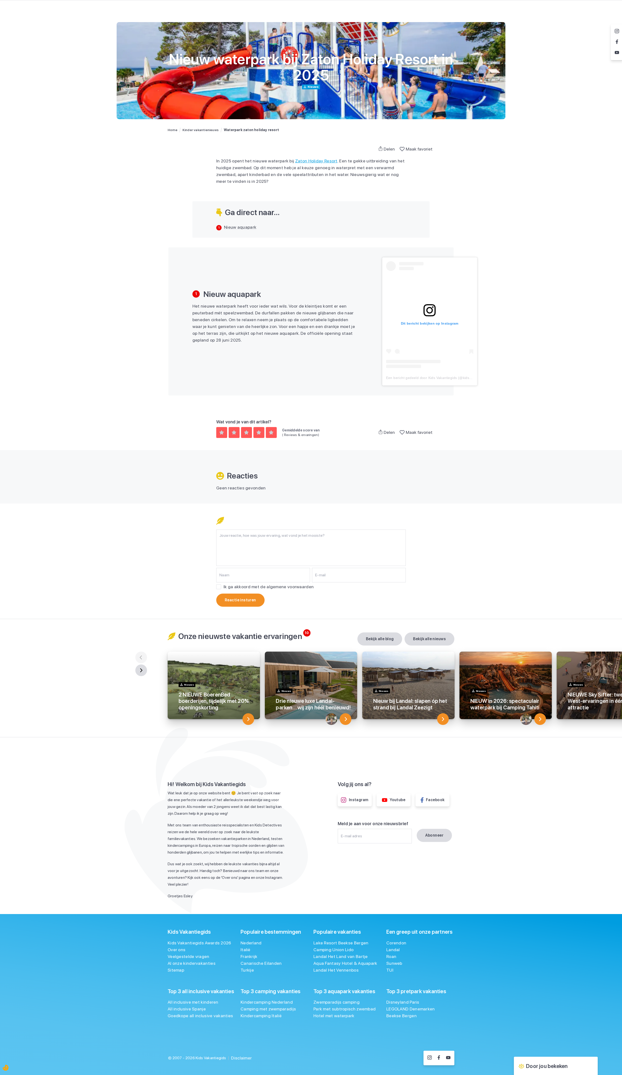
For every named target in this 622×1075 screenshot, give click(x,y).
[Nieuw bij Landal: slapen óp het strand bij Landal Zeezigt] (443, 719)
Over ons (176, 949)
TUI (389, 970)
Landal (393, 949)
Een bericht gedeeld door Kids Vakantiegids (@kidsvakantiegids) (438, 378)
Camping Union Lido (333, 949)
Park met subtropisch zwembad (344, 1008)
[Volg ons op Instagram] (429, 1058)
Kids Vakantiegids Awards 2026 (199, 942)
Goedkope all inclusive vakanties (200, 1015)
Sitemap (176, 970)
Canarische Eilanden (261, 963)
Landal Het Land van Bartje (340, 956)
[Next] (141, 670)
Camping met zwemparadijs (268, 1008)
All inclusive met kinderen (193, 1002)
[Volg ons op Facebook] (439, 1058)
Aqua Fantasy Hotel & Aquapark (345, 963)
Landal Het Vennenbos (336, 970)
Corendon (396, 942)
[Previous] (141, 657)
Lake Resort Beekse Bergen (341, 942)
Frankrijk (249, 956)
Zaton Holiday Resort (316, 160)
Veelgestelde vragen (188, 956)
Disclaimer (241, 1057)
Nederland (251, 942)
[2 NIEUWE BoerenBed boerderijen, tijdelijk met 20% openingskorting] (248, 719)
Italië (246, 949)
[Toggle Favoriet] (402, 149)
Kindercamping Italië (261, 1015)
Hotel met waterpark (333, 1015)
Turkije (247, 970)
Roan (391, 956)
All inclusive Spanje (187, 1008)
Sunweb (394, 963)
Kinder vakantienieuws (200, 130)
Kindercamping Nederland (267, 1002)
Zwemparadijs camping (336, 1002)
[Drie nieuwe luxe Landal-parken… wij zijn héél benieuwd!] (345, 719)
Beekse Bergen (401, 1015)
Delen (389, 148)
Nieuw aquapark (240, 227)
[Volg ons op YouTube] (448, 1058)
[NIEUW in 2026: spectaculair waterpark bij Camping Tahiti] (540, 719)
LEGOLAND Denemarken (410, 1008)
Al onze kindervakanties (192, 963)
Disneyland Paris (402, 1002)
